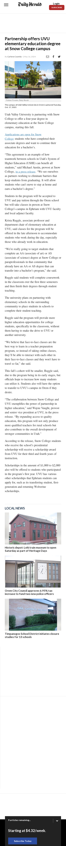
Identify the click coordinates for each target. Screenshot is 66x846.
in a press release (25, 171)
